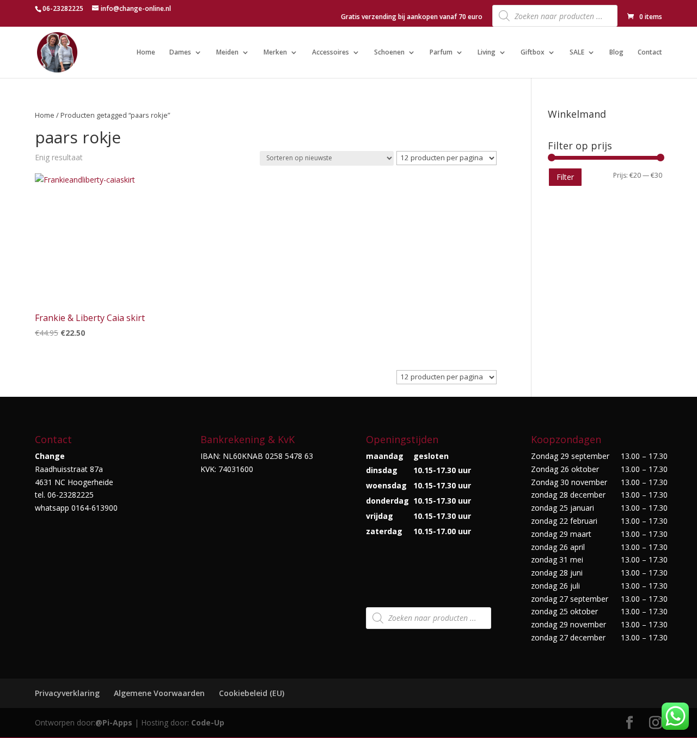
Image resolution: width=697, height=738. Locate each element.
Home (146, 53)
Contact (650, 53)
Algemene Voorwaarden (159, 693)
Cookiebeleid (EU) (251, 693)
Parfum (441, 53)
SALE (577, 53)
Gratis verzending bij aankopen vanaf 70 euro (411, 17)
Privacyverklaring (67, 693)
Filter (565, 177)
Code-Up (207, 722)
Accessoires (330, 53)
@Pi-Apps (113, 722)
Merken (275, 53)
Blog (616, 53)
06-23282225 (62, 8)
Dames (180, 53)
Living (487, 53)
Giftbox (533, 53)
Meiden (227, 53)
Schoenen (389, 53)
